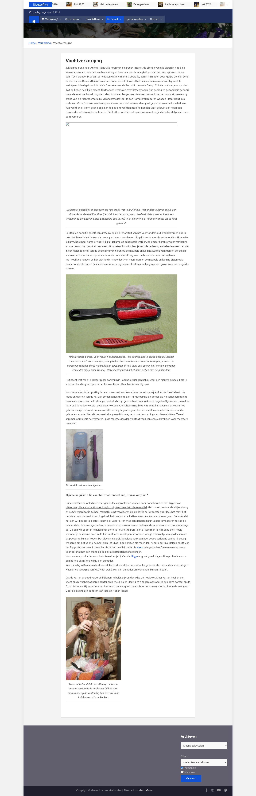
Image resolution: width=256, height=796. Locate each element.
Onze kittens (93, 19)
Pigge (134, 556)
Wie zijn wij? (51, 19)
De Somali (112, 19)
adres (140, 547)
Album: (185, 756)
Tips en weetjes (134, 19)
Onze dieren (72, 19)
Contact (154, 19)
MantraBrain (146, 790)
